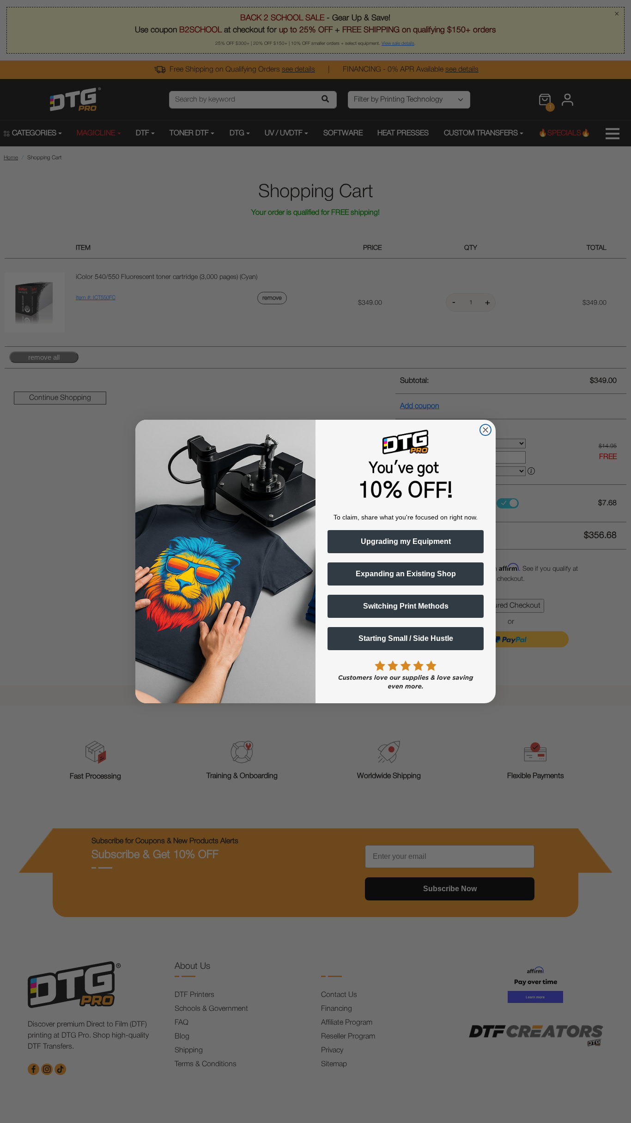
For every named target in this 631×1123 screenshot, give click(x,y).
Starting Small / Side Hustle (405, 638)
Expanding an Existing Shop (406, 574)
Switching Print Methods (406, 606)
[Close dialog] (485, 429)
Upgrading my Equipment (406, 541)
